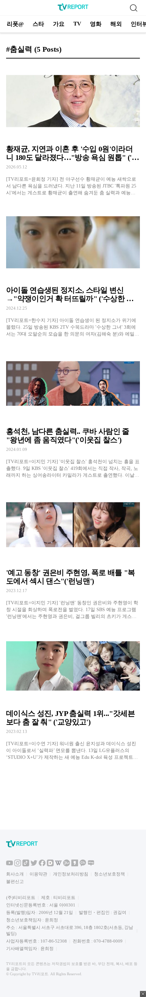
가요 (59, 24)
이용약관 (38, 874)
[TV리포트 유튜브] (9, 864)
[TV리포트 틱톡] (25, 864)
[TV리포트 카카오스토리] (74, 864)
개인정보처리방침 (70, 874)
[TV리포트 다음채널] (50, 864)
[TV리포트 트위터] (34, 864)
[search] (133, 8)
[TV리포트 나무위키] (66, 864)
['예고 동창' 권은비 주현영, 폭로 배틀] (73, 554)
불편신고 (15, 881)
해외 (116, 24)
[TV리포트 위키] (58, 864)
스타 (38, 24)
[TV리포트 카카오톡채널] (82, 864)
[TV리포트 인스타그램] (17, 864)
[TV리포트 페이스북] (42, 864)
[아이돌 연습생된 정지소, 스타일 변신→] (73, 271)
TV (77, 23)
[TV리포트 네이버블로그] (91, 864)
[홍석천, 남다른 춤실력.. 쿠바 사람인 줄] (73, 412)
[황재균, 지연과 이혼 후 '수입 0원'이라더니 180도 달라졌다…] (73, 130)
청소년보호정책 (109, 874)
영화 (96, 24)
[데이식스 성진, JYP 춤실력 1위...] (73, 695)
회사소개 (15, 874)
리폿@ (15, 24)
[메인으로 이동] (73, 9)
